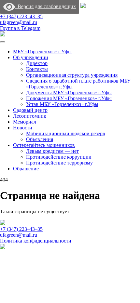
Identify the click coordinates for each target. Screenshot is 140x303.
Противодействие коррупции (58, 157)
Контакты (37, 69)
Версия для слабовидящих (45, 6)
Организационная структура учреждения (72, 75)
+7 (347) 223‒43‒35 (21, 16)
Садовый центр (30, 110)
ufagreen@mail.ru (18, 22)
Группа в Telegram (20, 28)
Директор (37, 63)
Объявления (39, 139)
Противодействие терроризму (59, 162)
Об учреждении (30, 57)
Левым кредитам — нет (52, 151)
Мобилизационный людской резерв (65, 133)
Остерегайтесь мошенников (44, 145)
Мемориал (24, 122)
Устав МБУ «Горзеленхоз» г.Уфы (62, 104)
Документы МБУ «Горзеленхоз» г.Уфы (69, 92)
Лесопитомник (29, 116)
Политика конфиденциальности (35, 241)
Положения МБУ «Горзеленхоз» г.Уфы (69, 98)
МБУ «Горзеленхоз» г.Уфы (42, 51)
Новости (22, 127)
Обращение (26, 168)
